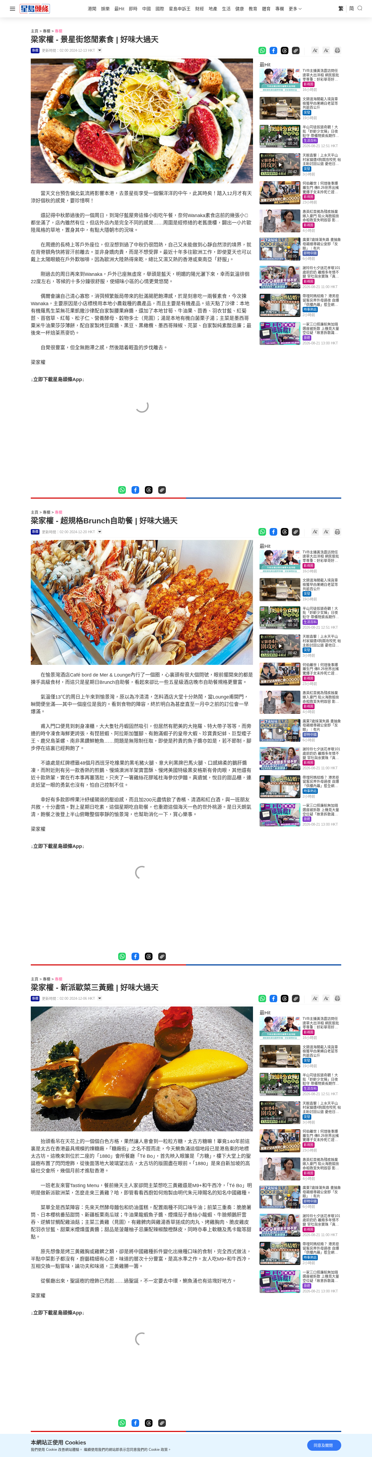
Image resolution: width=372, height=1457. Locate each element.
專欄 (46, 31)
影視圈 (308, 84)
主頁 (34, 31)
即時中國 (310, 253)
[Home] (35, 8)
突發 (307, 112)
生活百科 (310, 140)
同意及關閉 (323, 1445)
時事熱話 (310, 309)
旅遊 (307, 337)
